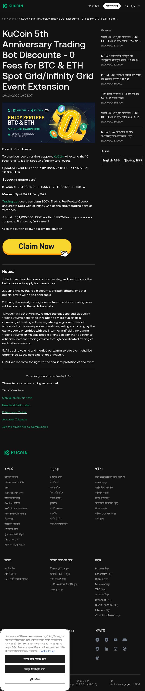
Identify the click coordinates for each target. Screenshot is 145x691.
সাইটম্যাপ (9, 613)
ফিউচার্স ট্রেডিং (56, 496)
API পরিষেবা (55, 577)
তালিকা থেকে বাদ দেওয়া (15, 608)
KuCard (54, 486)
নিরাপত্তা (9, 522)
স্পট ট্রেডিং (55, 491)
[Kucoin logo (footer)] (18, 456)
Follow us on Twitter (14, 415)
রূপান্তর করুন (56, 480)
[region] (34, 660)
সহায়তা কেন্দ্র (10, 577)
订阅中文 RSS (131, 160)
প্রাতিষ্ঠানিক (55, 572)
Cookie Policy (54, 651)
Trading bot (10, 201)
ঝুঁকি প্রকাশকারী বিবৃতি (14, 538)
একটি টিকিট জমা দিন (13, 582)
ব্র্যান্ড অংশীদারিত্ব (12, 501)
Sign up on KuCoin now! (17, 401)
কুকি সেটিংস (34, 679)
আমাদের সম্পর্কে (11, 480)
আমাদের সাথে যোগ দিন (14, 486)
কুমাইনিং (53, 506)
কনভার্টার (53, 517)
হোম (4, 18)
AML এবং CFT (12, 543)
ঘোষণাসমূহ (13, 18)
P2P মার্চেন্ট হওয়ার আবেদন (61, 582)
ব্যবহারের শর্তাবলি (12, 527)
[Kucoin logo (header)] (13, 6)
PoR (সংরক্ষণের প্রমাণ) (15, 517)
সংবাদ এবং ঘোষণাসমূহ (14, 496)
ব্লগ (6, 491)
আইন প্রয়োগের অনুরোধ (15, 548)
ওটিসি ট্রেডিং (55, 522)
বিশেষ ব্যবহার (10, 603)
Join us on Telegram (14, 423)
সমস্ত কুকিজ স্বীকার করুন (34, 659)
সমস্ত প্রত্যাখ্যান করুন (34, 669)
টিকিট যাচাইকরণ (12, 592)
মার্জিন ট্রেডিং (55, 501)
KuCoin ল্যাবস (12, 506)
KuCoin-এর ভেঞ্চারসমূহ (16, 512)
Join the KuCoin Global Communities (25, 430)
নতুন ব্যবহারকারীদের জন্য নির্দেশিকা (20, 572)
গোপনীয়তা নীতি (11, 532)
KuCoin (59, 156)
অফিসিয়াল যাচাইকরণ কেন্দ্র (16, 598)
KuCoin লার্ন (56, 512)
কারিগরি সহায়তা (11, 587)
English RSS (110, 160)
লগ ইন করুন (92, 5)
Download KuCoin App (16, 408)
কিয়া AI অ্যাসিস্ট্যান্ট (59, 527)
